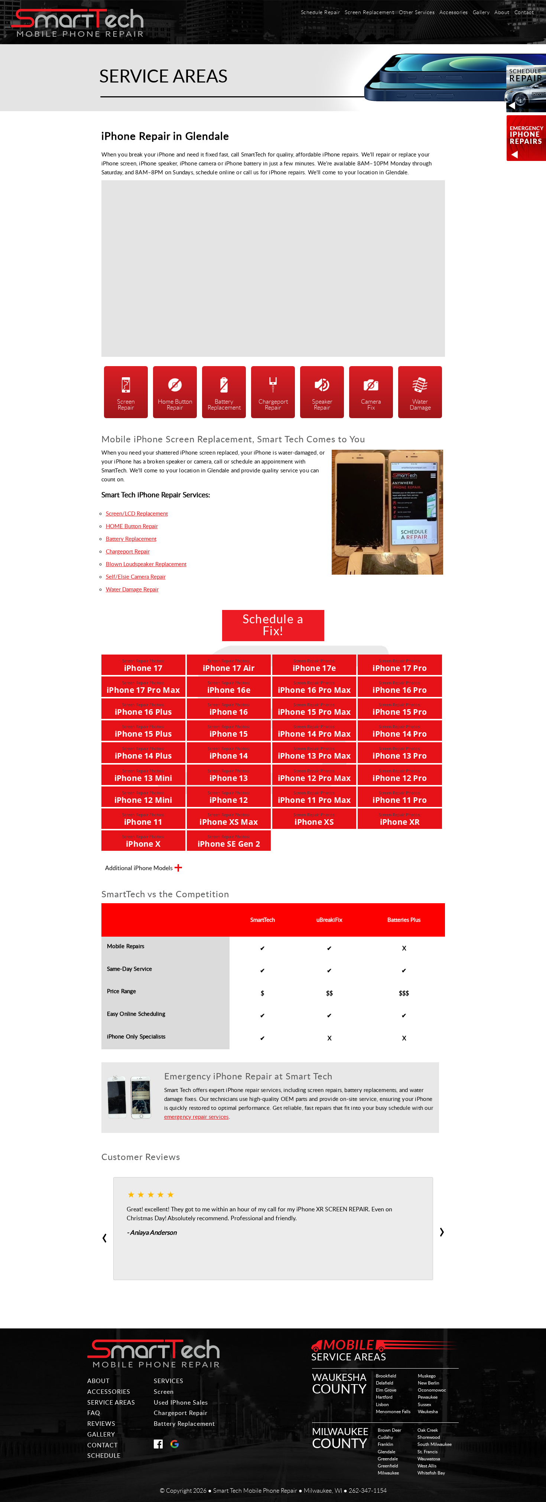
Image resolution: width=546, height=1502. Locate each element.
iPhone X (143, 841)
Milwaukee (388, 1473)
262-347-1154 (368, 1490)
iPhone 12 (229, 797)
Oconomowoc (432, 1390)
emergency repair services (196, 1116)
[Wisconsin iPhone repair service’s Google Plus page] (174, 1446)
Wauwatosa (428, 1458)
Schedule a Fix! (273, 625)
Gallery (481, 13)
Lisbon (382, 1404)
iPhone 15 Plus (143, 731)
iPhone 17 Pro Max (143, 687)
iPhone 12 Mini (143, 797)
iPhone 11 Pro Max (314, 797)
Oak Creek (427, 1430)
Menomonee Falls (393, 1411)
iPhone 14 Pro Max (314, 731)
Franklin (385, 1444)
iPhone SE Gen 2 (229, 841)
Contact (524, 13)
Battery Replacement (131, 538)
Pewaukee (428, 1397)
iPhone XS (314, 819)
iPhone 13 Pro (400, 753)
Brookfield (386, 1376)
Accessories (453, 13)
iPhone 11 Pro (400, 797)
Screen (164, 1392)
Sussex (424, 1404)
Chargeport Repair (128, 551)
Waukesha (428, 1411)
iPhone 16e (228, 687)
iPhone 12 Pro (400, 775)
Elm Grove (386, 1390)
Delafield (384, 1383)
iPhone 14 (229, 753)
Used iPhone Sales (181, 1402)
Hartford (384, 1397)
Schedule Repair (320, 13)
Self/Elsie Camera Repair (136, 576)
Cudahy (385, 1437)
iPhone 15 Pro (400, 709)
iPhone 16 (229, 709)
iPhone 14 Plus (143, 753)
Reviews (101, 1423)
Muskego (427, 1376)
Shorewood (428, 1437)
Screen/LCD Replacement (137, 513)
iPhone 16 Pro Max (314, 687)
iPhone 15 (229, 731)
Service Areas (111, 1402)
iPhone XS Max (228, 819)
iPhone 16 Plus (143, 709)
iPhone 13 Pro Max (314, 753)
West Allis (426, 1466)
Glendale (386, 1451)
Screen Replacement (369, 13)
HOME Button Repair (132, 526)
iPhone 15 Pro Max (314, 709)
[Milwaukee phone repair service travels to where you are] (153, 1354)
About (502, 13)
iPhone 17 (143, 665)
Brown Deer (389, 1430)
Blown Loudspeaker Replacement (146, 564)
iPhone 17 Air (229, 665)
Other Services (417, 13)
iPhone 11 (143, 819)
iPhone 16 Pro (400, 687)
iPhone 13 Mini (143, 775)
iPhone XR (400, 819)
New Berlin (428, 1383)
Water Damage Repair (132, 589)
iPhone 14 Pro (400, 731)
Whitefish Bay (431, 1473)
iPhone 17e (314, 665)
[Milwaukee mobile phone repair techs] (77, 34)
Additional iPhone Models (139, 868)
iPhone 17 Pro (400, 665)
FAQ (93, 1413)
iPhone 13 (229, 775)
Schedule (104, 1455)
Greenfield (388, 1466)
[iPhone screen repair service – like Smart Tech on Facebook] (158, 1446)
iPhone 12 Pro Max (314, 775)
